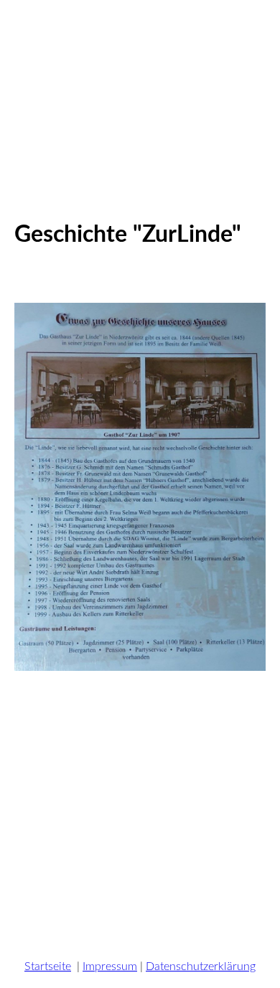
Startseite (47, 966)
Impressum (110, 966)
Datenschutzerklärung (201, 966)
